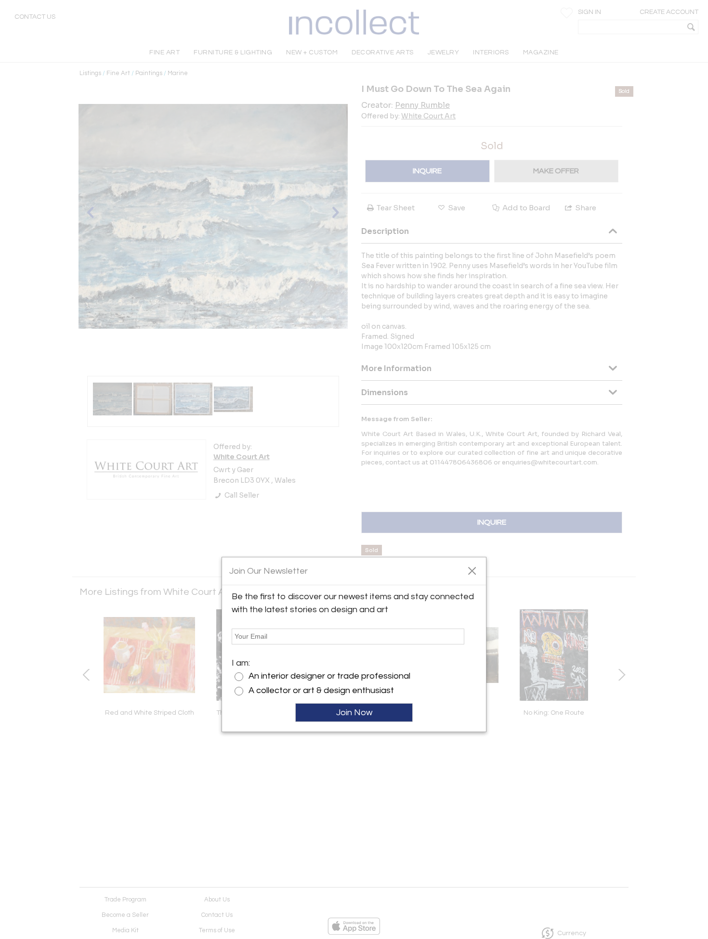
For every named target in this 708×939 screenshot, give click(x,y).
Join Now (354, 712)
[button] (471, 570)
